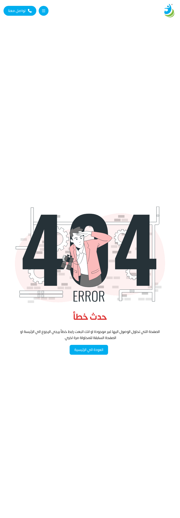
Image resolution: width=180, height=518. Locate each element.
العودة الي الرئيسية (88, 350)
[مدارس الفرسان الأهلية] (169, 11)
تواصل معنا (17, 11)
